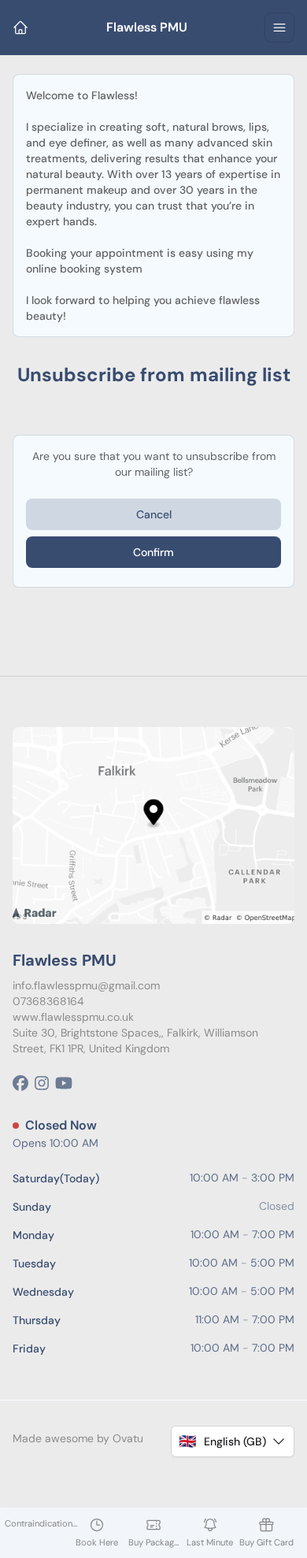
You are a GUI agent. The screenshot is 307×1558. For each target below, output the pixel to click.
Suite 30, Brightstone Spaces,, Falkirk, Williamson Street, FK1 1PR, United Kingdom (135, 1040)
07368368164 (48, 1001)
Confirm (153, 552)
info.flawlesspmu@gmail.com (86, 985)
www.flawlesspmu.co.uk (73, 1017)
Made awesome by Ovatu (78, 1438)
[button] (232, 1441)
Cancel (154, 514)
